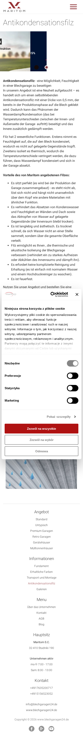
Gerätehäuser (41, 542)
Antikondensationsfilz (41, 583)
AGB (41, 618)
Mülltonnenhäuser (41, 548)
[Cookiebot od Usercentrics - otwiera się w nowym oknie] (51, 294)
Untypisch (41, 525)
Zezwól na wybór (42, 440)
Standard (41, 519)
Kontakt (41, 612)
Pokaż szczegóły (59, 416)
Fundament (41, 566)
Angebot (41, 511)
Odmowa (41, 451)
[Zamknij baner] (77, 294)
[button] (73, 7)
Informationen (41, 558)
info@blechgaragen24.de (41, 704)
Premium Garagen (41, 530)
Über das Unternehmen (41, 607)
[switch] (72, 375)
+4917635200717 (41, 687)
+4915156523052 (41, 693)
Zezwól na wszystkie (41, 428)
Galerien (41, 589)
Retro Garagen (41, 536)
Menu (42, 599)
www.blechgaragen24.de (41, 710)
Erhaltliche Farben (41, 571)
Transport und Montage (41, 577)
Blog (41, 624)
